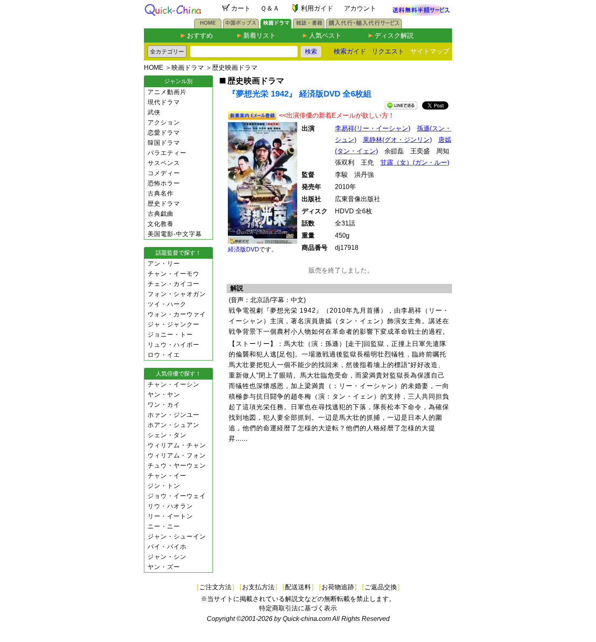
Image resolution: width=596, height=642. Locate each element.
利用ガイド (317, 8)
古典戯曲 (161, 213)
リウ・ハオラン (170, 505)
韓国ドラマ (164, 142)
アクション (164, 122)
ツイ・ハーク (167, 304)
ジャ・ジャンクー (173, 324)
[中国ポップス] (241, 26)
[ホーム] (207, 26)
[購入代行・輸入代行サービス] (364, 26)
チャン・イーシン (173, 384)
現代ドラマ (164, 102)
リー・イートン (170, 516)
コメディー (164, 173)
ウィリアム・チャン (177, 445)
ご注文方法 (215, 587)
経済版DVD (243, 249)
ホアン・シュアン (173, 424)
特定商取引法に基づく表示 (298, 608)
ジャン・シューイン (177, 536)
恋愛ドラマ (164, 132)
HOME (153, 67)
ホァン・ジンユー (173, 414)
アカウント (360, 8)
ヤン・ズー (164, 566)
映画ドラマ (188, 67)
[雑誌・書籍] (308, 26)
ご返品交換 (380, 587)
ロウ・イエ (164, 354)
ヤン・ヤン (164, 394)
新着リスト (259, 35)
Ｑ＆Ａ (269, 8)
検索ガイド (350, 51)
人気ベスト (325, 35)
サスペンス (164, 162)
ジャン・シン (167, 556)
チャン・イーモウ (173, 273)
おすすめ (200, 35)
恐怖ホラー (164, 183)
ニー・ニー (164, 526)
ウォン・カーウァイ (177, 314)
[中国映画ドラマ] (276, 26)
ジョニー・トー (170, 334)
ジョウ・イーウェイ (177, 495)
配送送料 (298, 587)
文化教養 (161, 223)
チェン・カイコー (173, 283)
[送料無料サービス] (421, 13)
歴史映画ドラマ (234, 67)
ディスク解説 (394, 35)
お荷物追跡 (338, 587)
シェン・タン (167, 435)
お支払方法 (258, 587)
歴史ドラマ (164, 203)
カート (241, 8)
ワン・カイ (164, 404)
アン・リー (164, 263)
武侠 (154, 112)
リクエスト (388, 51)
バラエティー (167, 152)
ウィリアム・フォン (177, 455)
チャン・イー (167, 475)
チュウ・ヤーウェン (177, 465)
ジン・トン (164, 485)
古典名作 (161, 193)
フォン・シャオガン (177, 293)
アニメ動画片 (167, 91)
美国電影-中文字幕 (175, 233)
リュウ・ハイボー (173, 344)
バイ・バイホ (167, 546)
